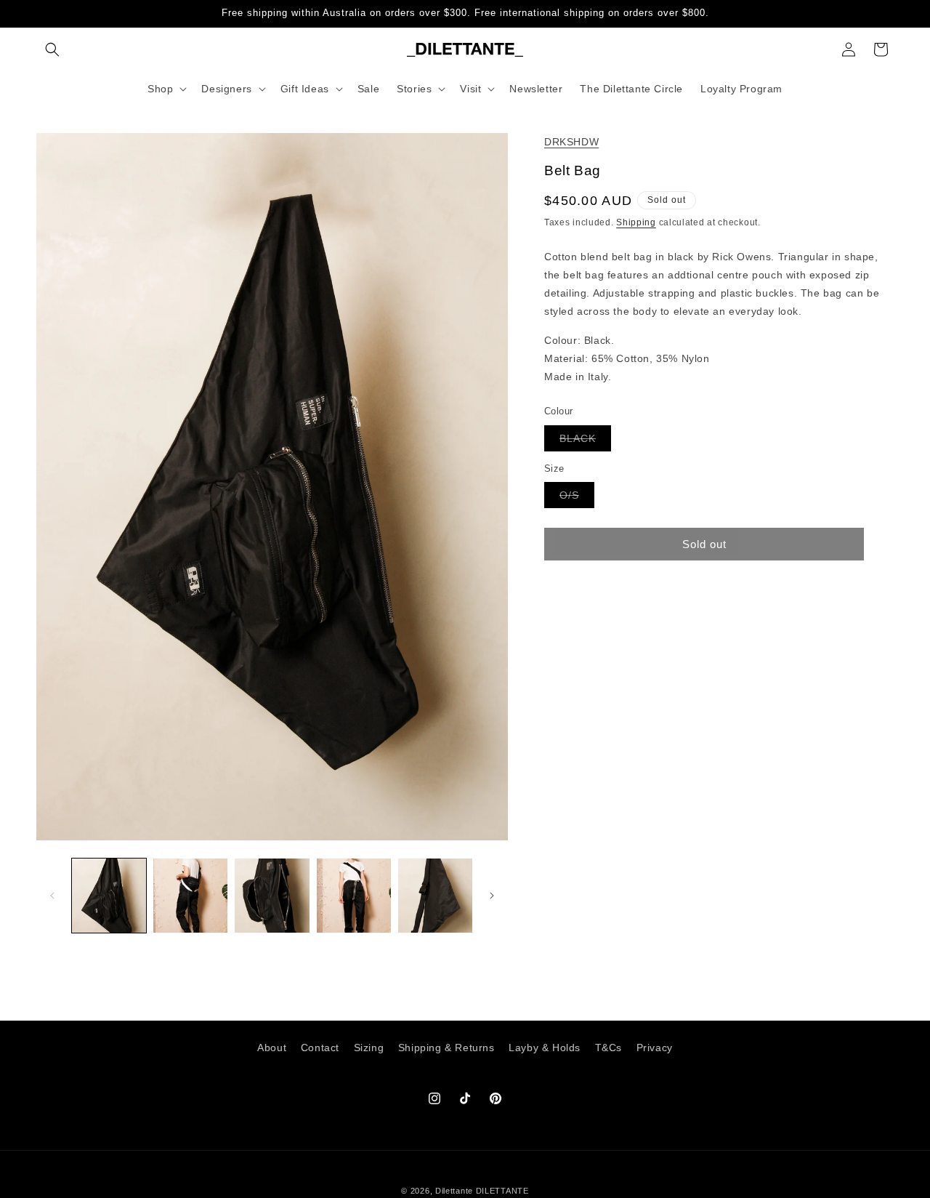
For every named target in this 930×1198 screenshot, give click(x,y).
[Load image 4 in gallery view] (354, 896)
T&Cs (608, 1047)
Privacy (654, 1047)
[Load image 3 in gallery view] (272, 896)
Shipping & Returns (446, 1047)
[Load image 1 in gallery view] (109, 896)
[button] (52, 49)
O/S (576, 498)
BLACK (585, 441)
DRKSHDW (571, 142)
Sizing (369, 1047)
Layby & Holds (545, 1047)
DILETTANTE (502, 1190)
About (271, 1047)
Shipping (636, 222)
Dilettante (454, 1190)
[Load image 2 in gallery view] (190, 896)
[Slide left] (52, 896)
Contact (320, 1047)
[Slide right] (492, 896)
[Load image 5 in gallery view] (435, 896)
